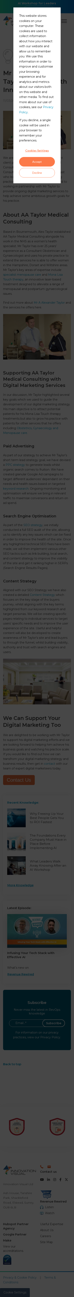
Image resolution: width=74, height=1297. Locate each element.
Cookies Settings (37, 150)
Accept (37, 161)
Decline (37, 172)
